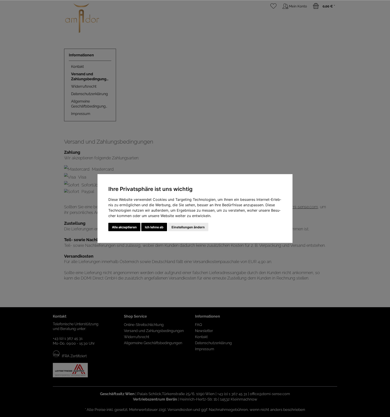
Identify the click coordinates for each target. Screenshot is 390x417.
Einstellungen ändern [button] (188, 227)
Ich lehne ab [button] (154, 227)
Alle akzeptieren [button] (124, 227)
